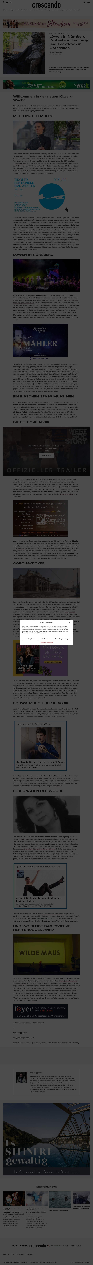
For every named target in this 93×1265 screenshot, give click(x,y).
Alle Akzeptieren (30, 639)
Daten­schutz (43, 642)
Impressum (50, 642)
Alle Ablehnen (45, 639)
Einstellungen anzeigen (62, 639)
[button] (70, 623)
